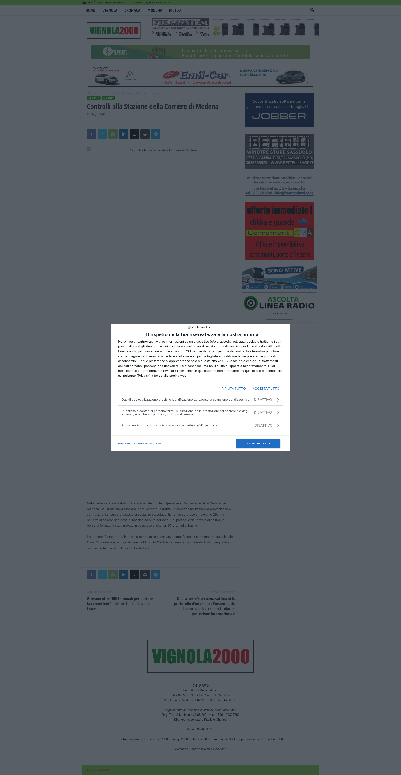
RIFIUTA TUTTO (233, 388)
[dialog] (200, 387)
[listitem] (200, 425)
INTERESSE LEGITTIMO (147, 443)
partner (124, 443)
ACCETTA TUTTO (266, 388)
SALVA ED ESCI (258, 443)
